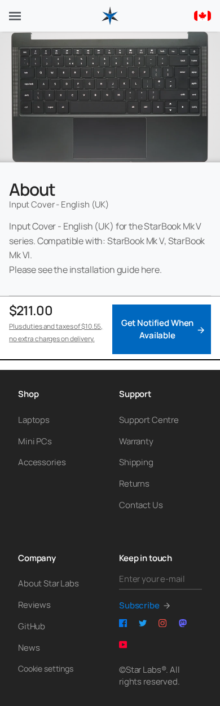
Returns (134, 483)
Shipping (136, 462)
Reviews (34, 605)
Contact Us (141, 505)
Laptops (34, 420)
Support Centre (149, 420)
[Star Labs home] (110, 15)
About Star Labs (48, 583)
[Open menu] (15, 16)
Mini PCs (35, 441)
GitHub (31, 626)
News (28, 648)
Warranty (136, 441)
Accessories (41, 462)
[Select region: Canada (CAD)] (202, 16)
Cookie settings (45, 668)
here (150, 269)
